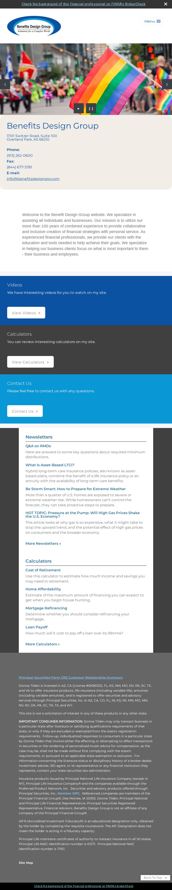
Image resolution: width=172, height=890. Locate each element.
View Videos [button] (24, 313)
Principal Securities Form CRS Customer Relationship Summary (71, 678)
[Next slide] (167, 84)
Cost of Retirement (43, 570)
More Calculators (43, 644)
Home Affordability (43, 589)
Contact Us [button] (23, 411)
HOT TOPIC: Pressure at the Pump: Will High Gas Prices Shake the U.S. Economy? (83, 515)
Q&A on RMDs (38, 446)
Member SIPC (69, 793)
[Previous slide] (5, 84)
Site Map (26, 863)
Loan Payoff (36, 627)
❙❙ (91, 108)
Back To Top (153, 877)
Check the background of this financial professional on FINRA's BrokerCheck (84, 4)
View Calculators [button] (28, 362)
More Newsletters (43, 543)
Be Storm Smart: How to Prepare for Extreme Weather (76, 489)
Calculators (39, 561)
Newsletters (39, 437)
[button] (152, 21)
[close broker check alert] (166, 4)
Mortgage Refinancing (46, 608)
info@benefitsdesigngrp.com (33, 179)
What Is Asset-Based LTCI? (50, 465)
